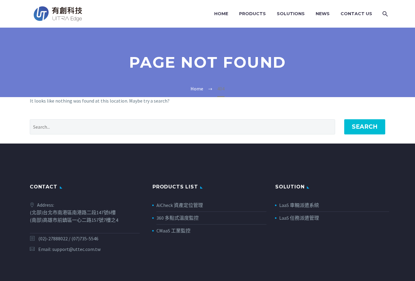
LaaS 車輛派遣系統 (299, 205)
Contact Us (356, 13)
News (323, 13)
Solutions (291, 13)
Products (252, 13)
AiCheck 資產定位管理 (179, 205)
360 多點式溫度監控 (177, 218)
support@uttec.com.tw (76, 249)
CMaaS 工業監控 (173, 231)
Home (221, 13)
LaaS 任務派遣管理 (299, 218)
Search (365, 126)
